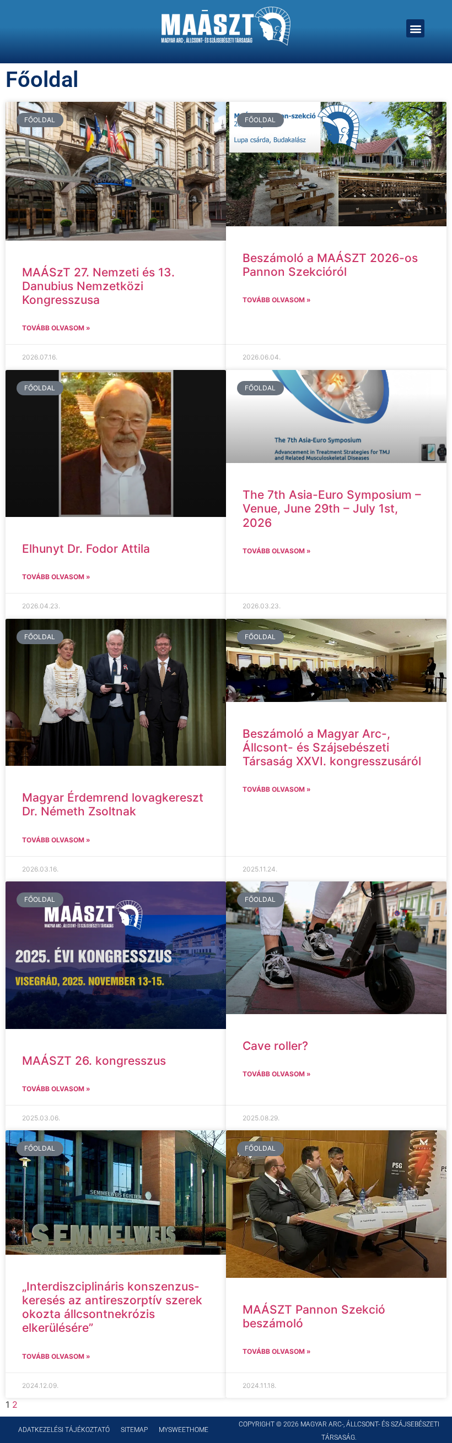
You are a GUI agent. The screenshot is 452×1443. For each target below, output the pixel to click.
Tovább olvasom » (56, 328)
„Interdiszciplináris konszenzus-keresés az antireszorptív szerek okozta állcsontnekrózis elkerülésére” (112, 1307)
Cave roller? (275, 1046)
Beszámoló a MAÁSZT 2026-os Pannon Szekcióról (330, 265)
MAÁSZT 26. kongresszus (94, 1061)
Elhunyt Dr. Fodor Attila (86, 549)
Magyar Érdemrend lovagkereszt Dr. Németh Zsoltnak (112, 804)
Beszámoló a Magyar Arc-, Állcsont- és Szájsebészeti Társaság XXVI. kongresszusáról (332, 747)
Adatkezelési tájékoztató (64, 1430)
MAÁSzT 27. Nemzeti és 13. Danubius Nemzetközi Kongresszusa (98, 286)
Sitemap (134, 1430)
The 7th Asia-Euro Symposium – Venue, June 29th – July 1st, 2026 (332, 508)
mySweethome (183, 1430)
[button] (415, 28)
